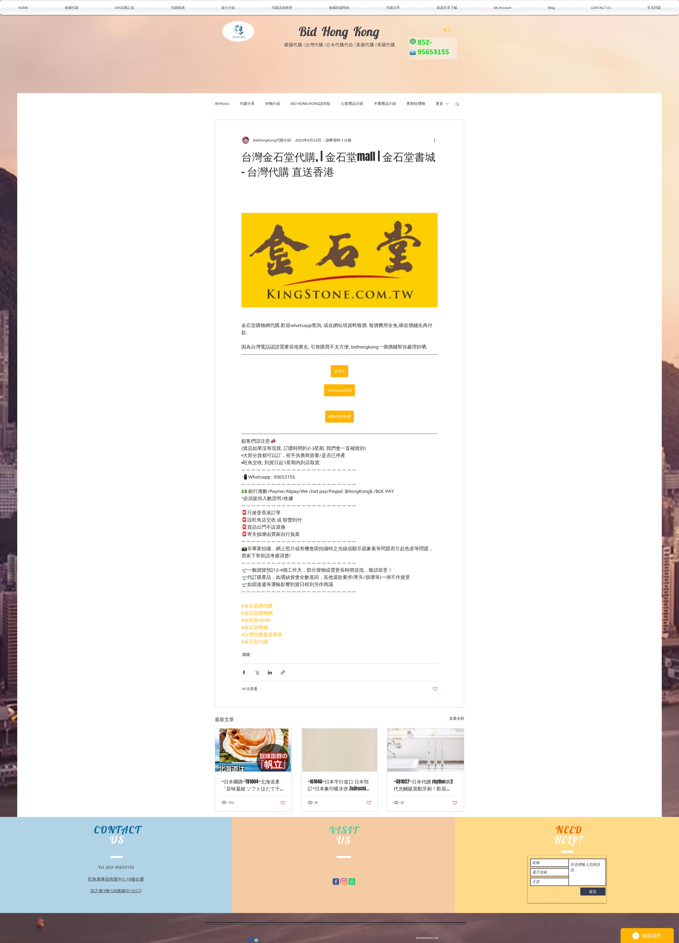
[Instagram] (344, 881)
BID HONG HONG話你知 (310, 103)
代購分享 (247, 103)
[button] (457, 104)
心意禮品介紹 (352, 103)
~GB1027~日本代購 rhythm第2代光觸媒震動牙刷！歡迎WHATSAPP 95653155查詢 (423, 785)
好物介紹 (272, 103)
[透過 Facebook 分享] (243, 672)
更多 (439, 103)
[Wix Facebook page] (336, 881)
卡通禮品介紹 (385, 103)
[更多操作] (434, 140)
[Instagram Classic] (256, 940)
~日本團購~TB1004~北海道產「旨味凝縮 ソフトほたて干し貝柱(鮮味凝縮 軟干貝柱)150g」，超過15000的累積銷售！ (253, 785)
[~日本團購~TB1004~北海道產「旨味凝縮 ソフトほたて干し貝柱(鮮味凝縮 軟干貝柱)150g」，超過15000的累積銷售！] (253, 750)
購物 (246, 654)
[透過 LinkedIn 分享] (269, 672)
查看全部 (456, 718)
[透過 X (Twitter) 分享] (256, 672)
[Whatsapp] (352, 881)
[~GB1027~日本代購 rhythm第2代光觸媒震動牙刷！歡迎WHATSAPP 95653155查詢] (425, 750)
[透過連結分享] (282, 672)
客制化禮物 (416, 103)
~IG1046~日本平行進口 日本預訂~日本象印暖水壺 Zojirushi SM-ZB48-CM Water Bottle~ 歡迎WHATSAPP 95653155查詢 (338, 785)
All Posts (222, 103)
